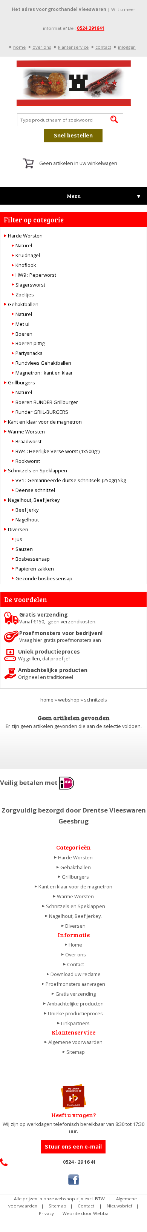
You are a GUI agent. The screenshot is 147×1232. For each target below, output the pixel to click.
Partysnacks (29, 353)
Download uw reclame (76, 974)
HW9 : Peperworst (35, 274)
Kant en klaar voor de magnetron (45, 421)
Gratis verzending (75, 993)
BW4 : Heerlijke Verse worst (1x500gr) (57, 451)
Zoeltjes (24, 294)
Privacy (46, 1213)
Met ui (22, 324)
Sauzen (24, 549)
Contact (75, 964)
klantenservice (73, 47)
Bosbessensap (32, 558)
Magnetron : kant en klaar (44, 372)
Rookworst (27, 461)
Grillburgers (21, 382)
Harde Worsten (25, 235)
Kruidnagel (27, 255)
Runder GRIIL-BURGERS (41, 412)
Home (75, 944)
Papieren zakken (34, 568)
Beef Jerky (26, 509)
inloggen (127, 47)
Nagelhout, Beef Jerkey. (34, 500)
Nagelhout (27, 519)
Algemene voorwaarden (75, 1042)
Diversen (18, 529)
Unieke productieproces (75, 1013)
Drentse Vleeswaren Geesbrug (73, 83)
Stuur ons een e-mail (73, 1146)
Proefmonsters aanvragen (75, 984)
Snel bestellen (73, 135)
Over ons (75, 954)
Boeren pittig (29, 343)
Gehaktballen (23, 304)
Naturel (23, 245)
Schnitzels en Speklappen (37, 470)
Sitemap (75, 1052)
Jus (18, 539)
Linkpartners (75, 1023)
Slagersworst (30, 284)
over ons (41, 47)
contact (103, 47)
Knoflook (25, 265)
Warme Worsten (26, 431)
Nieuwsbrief (119, 1206)
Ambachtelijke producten (75, 1003)
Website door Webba (86, 1213)
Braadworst (28, 441)
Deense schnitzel (35, 490)
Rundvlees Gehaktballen (43, 362)
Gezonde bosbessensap (43, 578)
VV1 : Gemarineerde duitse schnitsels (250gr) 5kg (70, 480)
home (19, 47)
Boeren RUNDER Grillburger (46, 402)
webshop (69, 699)
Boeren (23, 333)
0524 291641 (90, 28)
